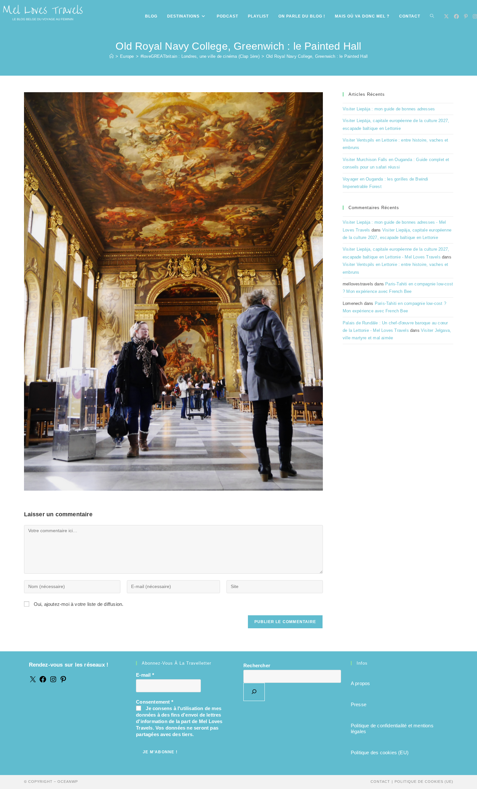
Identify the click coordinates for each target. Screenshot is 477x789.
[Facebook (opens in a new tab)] (456, 16)
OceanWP (67, 781)
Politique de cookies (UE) (424, 781)
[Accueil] (111, 56)
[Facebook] (43, 681)
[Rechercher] (254, 692)
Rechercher (256, 665)
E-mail (145, 675)
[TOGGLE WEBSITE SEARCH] (432, 16)
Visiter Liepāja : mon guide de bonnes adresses (389, 108)
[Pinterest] (63, 681)
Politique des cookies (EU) (380, 752)
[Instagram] (53, 681)
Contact (380, 781)
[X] (33, 681)
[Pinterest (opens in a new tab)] (465, 16)
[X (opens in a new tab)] (446, 16)
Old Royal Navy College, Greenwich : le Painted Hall (317, 56)
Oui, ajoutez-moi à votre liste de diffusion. (78, 604)
